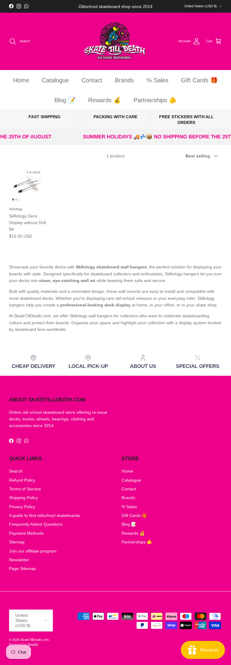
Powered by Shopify (23, 644)
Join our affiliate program (33, 551)
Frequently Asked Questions (36, 524)
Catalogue (55, 80)
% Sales (157, 80)
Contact (92, 80)
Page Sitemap (22, 568)
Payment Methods (26, 533)
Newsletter (19, 559)
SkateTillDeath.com (34, 639)
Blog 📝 (64, 100)
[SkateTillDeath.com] (115, 41)
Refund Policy (22, 480)
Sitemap (17, 542)
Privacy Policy (22, 506)
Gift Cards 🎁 (199, 80)
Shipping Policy (23, 497)
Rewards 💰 (104, 100)
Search (16, 471)
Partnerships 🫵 (155, 100)
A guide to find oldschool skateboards (44, 515)
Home (21, 80)
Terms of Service (25, 488)
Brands (124, 80)
